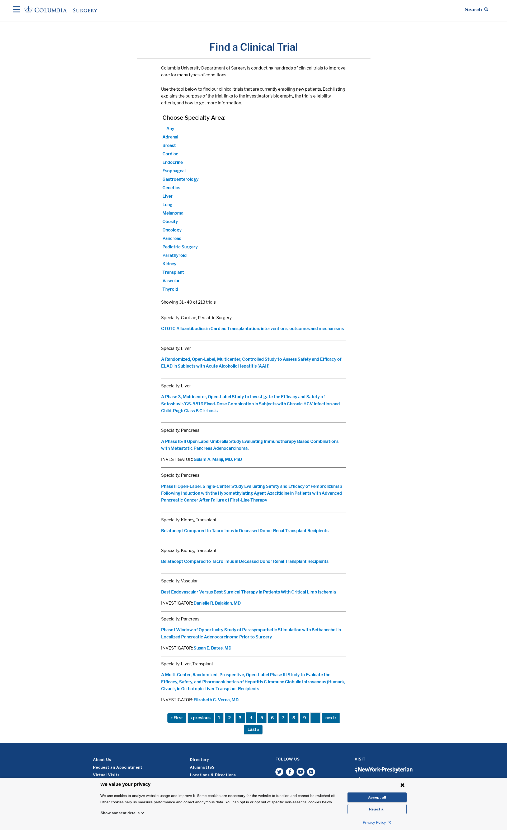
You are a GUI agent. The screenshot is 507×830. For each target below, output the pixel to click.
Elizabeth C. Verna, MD (216, 699)
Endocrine (172, 162)
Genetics (171, 187)
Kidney (169, 263)
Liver (167, 196)
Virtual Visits (106, 775)
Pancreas (171, 238)
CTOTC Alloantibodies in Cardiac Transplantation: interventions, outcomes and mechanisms (252, 328)
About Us (102, 759)
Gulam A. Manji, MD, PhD (218, 459)
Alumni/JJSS (202, 767)
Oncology (172, 230)
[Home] (62, 9)
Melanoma (173, 213)
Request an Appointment (117, 767)
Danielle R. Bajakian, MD (217, 603)
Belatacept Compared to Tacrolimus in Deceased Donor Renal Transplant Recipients (244, 530)
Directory (199, 759)
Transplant (173, 272)
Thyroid (170, 289)
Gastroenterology (180, 179)
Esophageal (174, 170)
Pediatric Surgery (180, 246)
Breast (169, 145)
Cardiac (170, 153)
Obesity (170, 221)
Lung (167, 204)
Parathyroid (174, 255)
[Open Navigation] (16, 10)
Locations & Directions (213, 775)
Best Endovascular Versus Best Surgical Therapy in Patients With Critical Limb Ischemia (248, 592)
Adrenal (170, 137)
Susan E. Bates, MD (213, 648)
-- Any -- (170, 128)
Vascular (171, 280)
